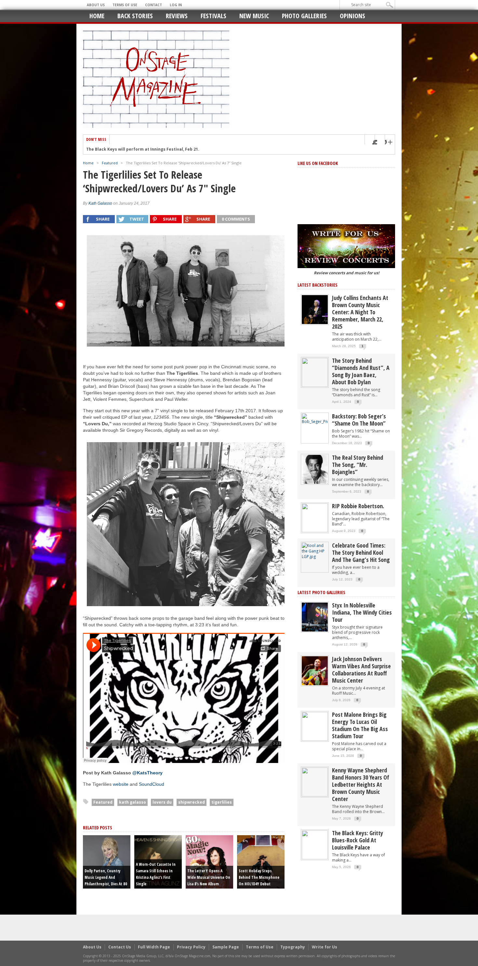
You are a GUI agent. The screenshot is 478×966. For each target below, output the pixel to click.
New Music (254, 15)
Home (96, 15)
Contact (153, 5)
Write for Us (324, 947)
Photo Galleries (304, 15)
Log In (176, 5)
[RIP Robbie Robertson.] (315, 517)
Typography (292, 947)
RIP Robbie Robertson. (358, 506)
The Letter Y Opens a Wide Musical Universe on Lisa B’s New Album (208, 877)
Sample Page (225, 947)
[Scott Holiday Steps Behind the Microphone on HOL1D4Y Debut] (261, 861)
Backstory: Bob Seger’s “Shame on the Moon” (359, 420)
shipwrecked (191, 802)
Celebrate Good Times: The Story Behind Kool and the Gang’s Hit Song (361, 552)
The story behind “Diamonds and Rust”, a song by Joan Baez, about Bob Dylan (361, 371)
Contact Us (119, 947)
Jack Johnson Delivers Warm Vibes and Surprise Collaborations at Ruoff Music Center (361, 669)
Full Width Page (154, 947)
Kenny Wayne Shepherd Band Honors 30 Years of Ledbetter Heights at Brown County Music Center (360, 784)
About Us (96, 5)
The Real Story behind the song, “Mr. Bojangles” (357, 464)
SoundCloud (151, 784)
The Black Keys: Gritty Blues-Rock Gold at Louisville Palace (357, 840)
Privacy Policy (191, 947)
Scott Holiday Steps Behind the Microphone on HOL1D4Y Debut (259, 877)
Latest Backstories (318, 285)
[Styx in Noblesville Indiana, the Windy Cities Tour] (315, 616)
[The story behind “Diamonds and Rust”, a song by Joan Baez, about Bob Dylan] (315, 372)
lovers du (162, 802)
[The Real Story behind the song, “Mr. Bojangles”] (315, 469)
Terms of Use (125, 5)
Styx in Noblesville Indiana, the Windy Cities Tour (362, 612)
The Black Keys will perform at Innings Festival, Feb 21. (142, 149)
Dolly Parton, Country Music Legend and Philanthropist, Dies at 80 (106, 877)
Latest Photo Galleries (321, 592)
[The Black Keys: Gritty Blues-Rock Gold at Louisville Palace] (315, 844)
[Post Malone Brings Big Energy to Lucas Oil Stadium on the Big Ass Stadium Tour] (315, 726)
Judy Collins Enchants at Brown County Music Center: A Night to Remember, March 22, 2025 (360, 312)
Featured (110, 162)
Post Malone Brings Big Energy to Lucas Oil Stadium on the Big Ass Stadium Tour (360, 725)
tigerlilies (221, 802)
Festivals (213, 15)
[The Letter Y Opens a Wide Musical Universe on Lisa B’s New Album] (209, 861)
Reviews (177, 15)
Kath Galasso (100, 203)
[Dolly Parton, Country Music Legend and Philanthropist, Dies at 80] (106, 861)
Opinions (352, 15)
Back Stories (135, 15)
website (120, 784)
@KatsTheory (147, 772)
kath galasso (132, 802)
